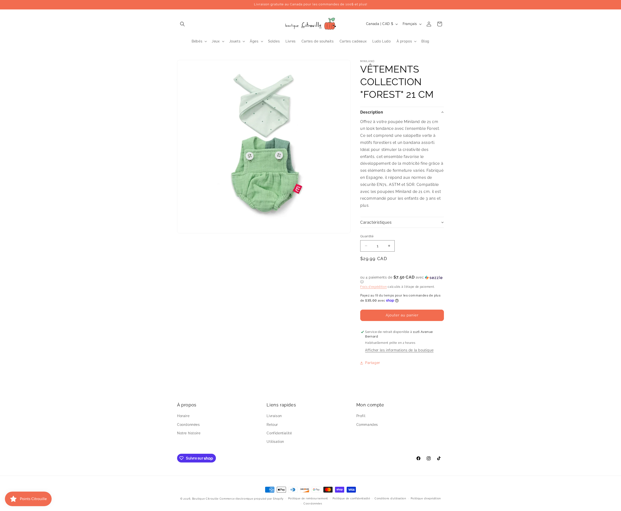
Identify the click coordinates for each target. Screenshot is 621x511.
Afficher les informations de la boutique (399, 350)
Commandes (367, 425)
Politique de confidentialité (351, 498)
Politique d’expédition (426, 498)
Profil (361, 416)
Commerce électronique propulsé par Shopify (252, 498)
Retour (272, 425)
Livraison (274, 416)
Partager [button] (372, 363)
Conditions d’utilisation (390, 498)
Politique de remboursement (308, 498)
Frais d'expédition (373, 286)
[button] (182, 24)
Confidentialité (279, 433)
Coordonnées (188, 425)
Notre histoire (188, 433)
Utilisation (275, 442)
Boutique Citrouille (205, 498)
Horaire (183, 416)
